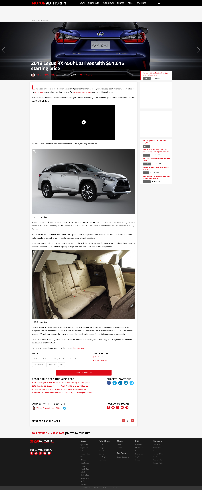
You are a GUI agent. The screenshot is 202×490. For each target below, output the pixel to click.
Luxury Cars (52, 364)
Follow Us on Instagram (61, 433)
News (82, 3)
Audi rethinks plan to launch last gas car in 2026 (156, 169)
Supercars (146, 155)
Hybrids (83, 459)
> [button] (132, 420)
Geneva (101, 453)
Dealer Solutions (123, 456)
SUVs (61, 364)
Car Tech (83, 481)
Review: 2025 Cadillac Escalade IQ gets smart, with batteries (156, 74)
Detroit (101, 450)
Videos (131, 3)
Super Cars (84, 447)
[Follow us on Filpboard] (126, 407)
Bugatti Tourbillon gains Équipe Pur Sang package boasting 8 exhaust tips (156, 151)
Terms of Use (158, 453)
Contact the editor (101, 360)
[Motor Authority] (49, 3)
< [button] (123, 420)
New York (102, 459)
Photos (120, 3)
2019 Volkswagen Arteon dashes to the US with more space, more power (61, 382)
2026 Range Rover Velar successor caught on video (154, 142)
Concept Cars (85, 453)
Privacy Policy (158, 462)
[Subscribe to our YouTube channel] (122, 407)
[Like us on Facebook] (108, 407)
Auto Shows (108, 3)
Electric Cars (84, 475)
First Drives (93, 3)
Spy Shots (141, 3)
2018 (35, 358)
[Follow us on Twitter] (113, 407)
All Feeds (138, 444)
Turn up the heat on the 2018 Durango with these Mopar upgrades (59, 389)
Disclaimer (157, 456)
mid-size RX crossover (83, 92)
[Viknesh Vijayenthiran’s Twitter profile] (62, 408)
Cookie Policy (158, 459)
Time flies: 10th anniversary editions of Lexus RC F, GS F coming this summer (62, 392)
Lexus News (74, 358)
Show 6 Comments (83, 372)
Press (155, 450)
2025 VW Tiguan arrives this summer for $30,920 (156, 160)
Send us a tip (99, 356)
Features (83, 484)
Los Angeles (103, 456)
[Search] (164, 3)
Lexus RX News (39, 364)
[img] (109, 383)
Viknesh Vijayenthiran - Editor (49, 408)
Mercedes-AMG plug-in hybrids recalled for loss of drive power (156, 178)
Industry (146, 173)
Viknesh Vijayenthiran (46, 75)
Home (33, 20)
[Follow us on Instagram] (117, 407)
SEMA (101, 444)
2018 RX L (39, 92)
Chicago (101, 447)
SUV (81, 456)
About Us (156, 444)
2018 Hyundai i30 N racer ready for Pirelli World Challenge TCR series (60, 386)
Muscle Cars (84, 469)
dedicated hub (78, 348)
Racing (82, 466)
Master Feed (139, 447)
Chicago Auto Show (60, 358)
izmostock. (115, 488)
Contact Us (157, 447)
